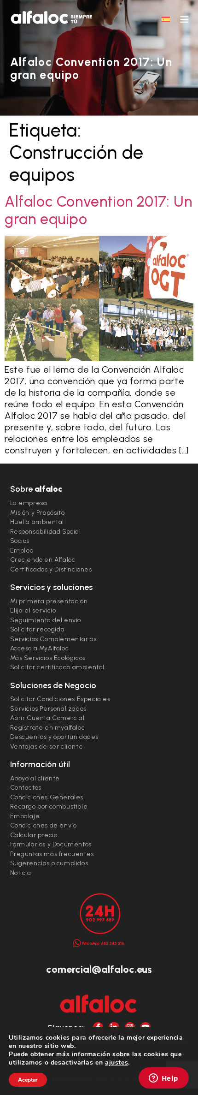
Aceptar (28, 1079)
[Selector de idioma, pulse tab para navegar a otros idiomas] (166, 19)
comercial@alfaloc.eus (99, 969)
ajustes (116, 1063)
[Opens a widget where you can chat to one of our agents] (163, 1078)
